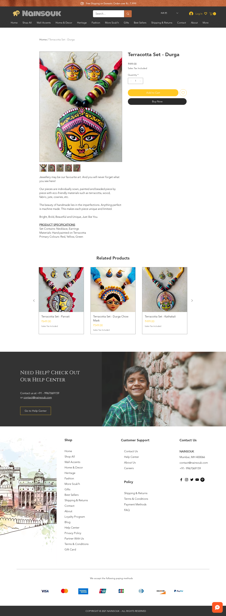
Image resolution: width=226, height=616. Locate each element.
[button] (169, 13)
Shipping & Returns (76, 500)
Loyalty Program (75, 516)
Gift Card (70, 549)
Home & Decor (74, 467)
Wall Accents (72, 462)
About (68, 511)
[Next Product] (192, 301)
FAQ (127, 510)
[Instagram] (186, 480)
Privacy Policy (73, 533)
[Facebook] (181, 480)
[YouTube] (197, 480)
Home (43, 39)
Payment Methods (135, 504)
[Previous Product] (34, 301)
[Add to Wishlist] (183, 92)
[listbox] (169, 13)
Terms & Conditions (77, 544)
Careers (129, 468)
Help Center (72, 527)
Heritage (70, 473)
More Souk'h (72, 484)
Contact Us (131, 451)
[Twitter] (192, 480)
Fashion (69, 478)
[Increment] (140, 81)
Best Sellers (72, 494)
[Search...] (128, 13)
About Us (130, 462)
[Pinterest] (202, 480)
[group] (113, 300)
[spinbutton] (135, 81)
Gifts (67, 489)
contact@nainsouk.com (37, 397)
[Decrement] (130, 81)
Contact (69, 505)
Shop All (70, 456)
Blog (67, 522)
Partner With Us (74, 538)
